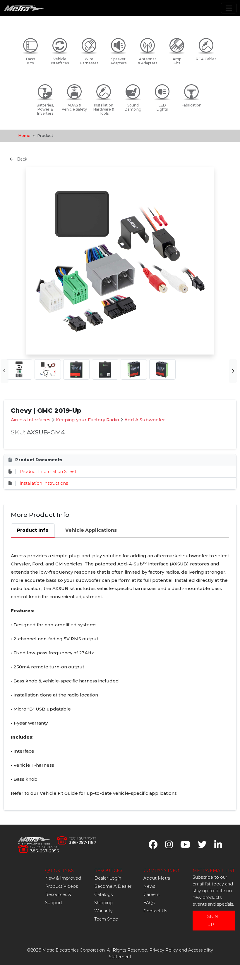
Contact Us (155, 911)
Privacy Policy (163, 950)
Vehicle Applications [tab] (91, 530)
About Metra (156, 878)
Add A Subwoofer (144, 419)
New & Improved (63, 878)
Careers (151, 894)
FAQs (149, 902)
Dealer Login (107, 878)
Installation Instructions (44, 483)
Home (24, 135)
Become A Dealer (112, 886)
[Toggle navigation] (228, 8)
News (149, 886)
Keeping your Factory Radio (87, 419)
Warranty (103, 911)
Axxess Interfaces (30, 419)
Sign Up (212, 920)
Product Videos (61, 886)
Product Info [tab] (33, 530)
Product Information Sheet (48, 471)
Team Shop (106, 919)
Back (21, 159)
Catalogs (103, 894)
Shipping (103, 902)
